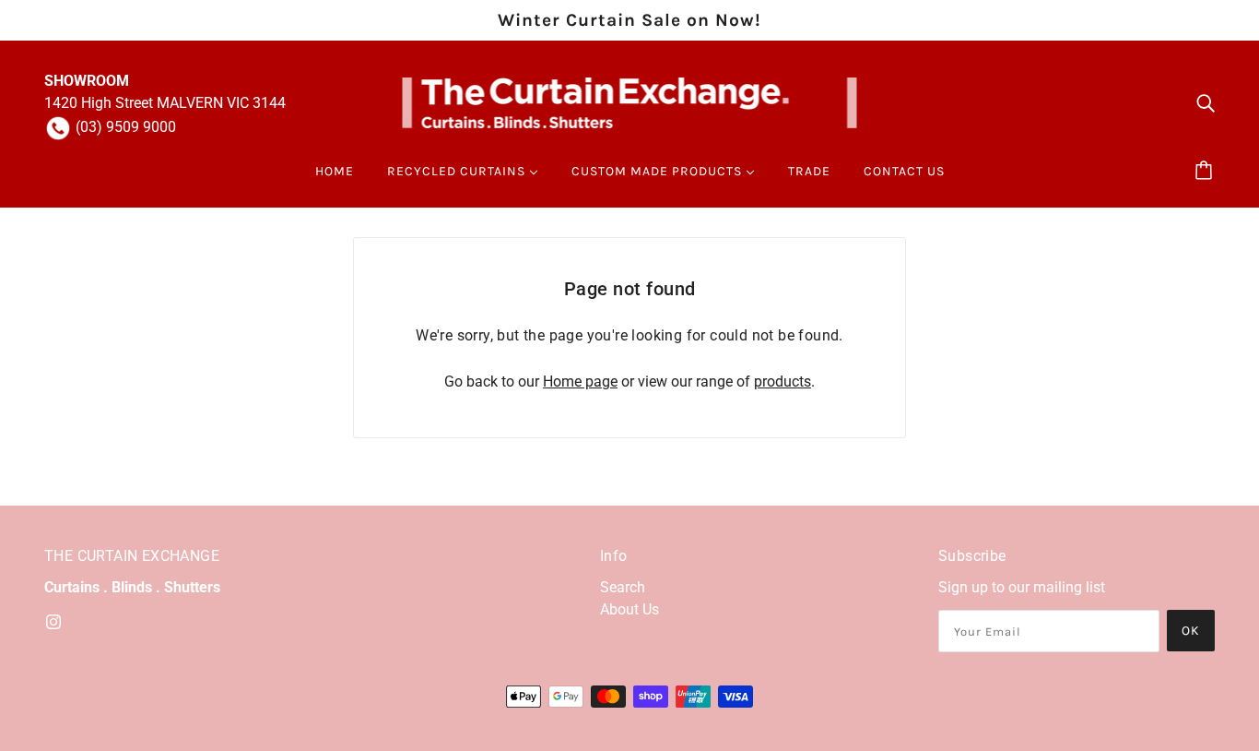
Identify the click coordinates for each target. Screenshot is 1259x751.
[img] (1205, 103)
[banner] (630, 102)
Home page (580, 381)
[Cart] (1206, 171)
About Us (629, 609)
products (782, 381)
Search (622, 587)
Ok (1191, 630)
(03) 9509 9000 (126, 127)
